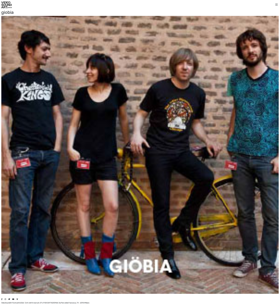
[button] (276, 5)
